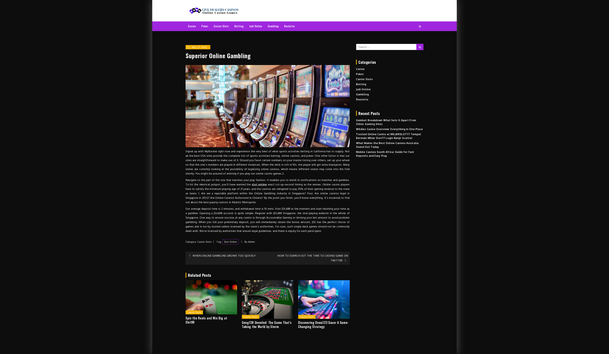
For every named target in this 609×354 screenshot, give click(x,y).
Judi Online (255, 26)
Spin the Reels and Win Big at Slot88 (206, 320)
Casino (192, 26)
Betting (239, 26)
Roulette (289, 26)
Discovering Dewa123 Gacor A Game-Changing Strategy (323, 324)
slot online (230, 241)
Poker (204, 26)
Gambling (273, 26)
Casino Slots (221, 26)
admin (251, 241)
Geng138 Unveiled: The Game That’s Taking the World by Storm (267, 324)
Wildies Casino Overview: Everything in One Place (389, 129)
